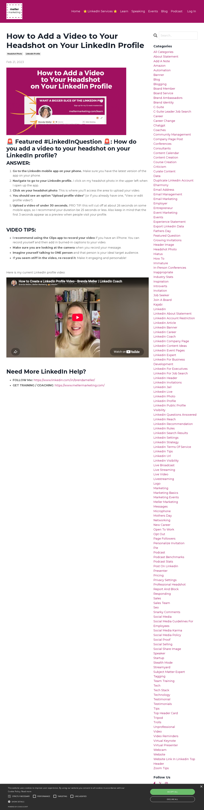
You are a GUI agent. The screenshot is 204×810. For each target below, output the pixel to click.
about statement (165, 56)
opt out (159, 534)
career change (164, 121)
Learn (124, 11)
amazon (159, 65)
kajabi (158, 304)
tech (156, 685)
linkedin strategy (166, 442)
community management (172, 134)
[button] (69, 801)
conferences (162, 144)
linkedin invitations (167, 382)
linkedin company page (171, 341)
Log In (191, 11)
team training (164, 681)
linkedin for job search (170, 373)
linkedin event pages (169, 350)
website (159, 754)
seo (156, 607)
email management (167, 194)
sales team (161, 603)
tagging (159, 676)
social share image (167, 649)
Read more (26, 791)
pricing (158, 575)
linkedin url (162, 456)
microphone (162, 511)
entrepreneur (163, 208)
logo (156, 483)
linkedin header (165, 378)
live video (160, 474)
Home (75, 11)
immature (160, 263)
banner (158, 75)
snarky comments (166, 612)
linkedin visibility (166, 460)
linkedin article (164, 323)
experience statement (169, 222)
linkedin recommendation (173, 424)
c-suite (158, 107)
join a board (162, 300)
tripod (158, 718)
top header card (165, 713)
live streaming (164, 470)
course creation (165, 162)
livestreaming (163, 479)
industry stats (163, 277)
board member (164, 88)
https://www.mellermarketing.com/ (80, 385)
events (158, 217)
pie (155, 548)
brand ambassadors (167, 98)
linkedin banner (165, 327)
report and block (166, 589)
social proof (161, 639)
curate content (164, 171)
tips (156, 708)
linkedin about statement (172, 313)
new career (161, 525)
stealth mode (163, 662)
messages (160, 506)
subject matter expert (169, 672)
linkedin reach (164, 419)
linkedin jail (162, 387)
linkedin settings (165, 437)
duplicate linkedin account (173, 180)
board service (163, 93)
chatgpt (159, 125)
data (156, 176)
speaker (159, 653)
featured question (166, 235)
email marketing (165, 199)
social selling (162, 644)
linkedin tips (163, 451)
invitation (160, 290)
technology (161, 695)
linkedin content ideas (170, 346)
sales (157, 598)
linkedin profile (33, 54)
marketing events (166, 497)
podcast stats (163, 561)
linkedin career (164, 332)
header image (163, 245)
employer (160, 203)
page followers (164, 538)
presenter (160, 571)
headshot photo (14, 54)
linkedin (159, 309)
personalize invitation (169, 543)
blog (156, 79)
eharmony (160, 185)
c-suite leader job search (172, 111)
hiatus (158, 254)
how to (158, 258)
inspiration (161, 281)
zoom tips (161, 768)
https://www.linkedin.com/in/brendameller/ (64, 380)
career (158, 116)
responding (162, 594)
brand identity (163, 102)
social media (162, 617)
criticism (159, 167)
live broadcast (164, 465)
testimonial (161, 699)
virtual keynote (164, 741)
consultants (162, 148)
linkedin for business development (169, 362)
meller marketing (165, 502)
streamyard (161, 667)
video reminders (165, 736)
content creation (165, 157)
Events (153, 11)
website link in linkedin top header (174, 761)
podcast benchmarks (168, 557)
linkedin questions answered (175, 414)
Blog (164, 11)
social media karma (167, 630)
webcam (160, 750)
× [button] (201, 786)
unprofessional (164, 727)
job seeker (161, 295)
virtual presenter (165, 745)
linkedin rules (164, 428)
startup (158, 658)
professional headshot (169, 584)
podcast (159, 552)
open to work (163, 529)
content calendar (166, 153)
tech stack (161, 690)
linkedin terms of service (172, 447)
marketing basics (165, 493)
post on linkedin (165, 566)
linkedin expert (164, 355)
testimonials (162, 704)
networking (161, 520)
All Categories (163, 52)
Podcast (176, 11)
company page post (168, 139)
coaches (159, 130)
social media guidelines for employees (173, 624)
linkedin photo (164, 396)
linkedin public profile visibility (169, 408)
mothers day (162, 515)
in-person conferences (169, 267)
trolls (157, 722)
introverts (160, 286)
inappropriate (163, 272)
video (157, 731)
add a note (161, 61)
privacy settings (165, 580)
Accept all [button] (172, 792)
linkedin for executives (170, 369)
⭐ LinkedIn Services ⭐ (100, 11)
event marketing (165, 212)
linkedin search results (170, 433)
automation (162, 70)
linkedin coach (164, 336)
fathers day (162, 231)
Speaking (138, 11)
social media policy (167, 635)
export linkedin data (168, 226)
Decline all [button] (172, 799)
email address (163, 189)
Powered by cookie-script (18, 807)
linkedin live (162, 392)
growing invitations (167, 240)
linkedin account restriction (174, 318)
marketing (160, 488)
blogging (160, 84)
